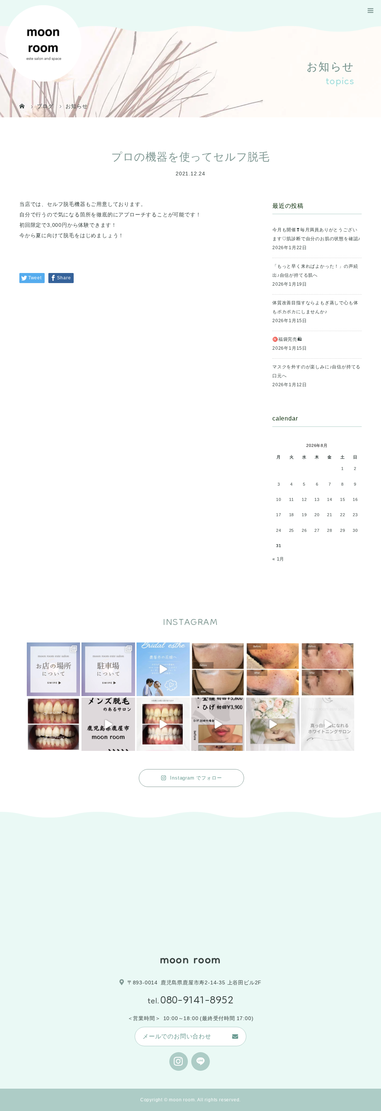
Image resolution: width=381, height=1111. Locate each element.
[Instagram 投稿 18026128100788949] (53, 669)
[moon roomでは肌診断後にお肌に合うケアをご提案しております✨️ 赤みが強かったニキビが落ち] (272, 669)
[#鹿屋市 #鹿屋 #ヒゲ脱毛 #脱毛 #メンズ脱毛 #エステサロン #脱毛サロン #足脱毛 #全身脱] (217, 724)
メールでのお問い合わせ (177, 1036)
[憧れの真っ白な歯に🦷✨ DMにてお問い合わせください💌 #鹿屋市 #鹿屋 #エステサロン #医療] (327, 724)
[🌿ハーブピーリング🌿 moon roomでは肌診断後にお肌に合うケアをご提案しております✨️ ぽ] (217, 669)
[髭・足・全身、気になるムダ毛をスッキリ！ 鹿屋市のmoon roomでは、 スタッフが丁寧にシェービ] (108, 724)
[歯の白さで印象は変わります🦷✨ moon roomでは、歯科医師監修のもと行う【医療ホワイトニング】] (163, 724)
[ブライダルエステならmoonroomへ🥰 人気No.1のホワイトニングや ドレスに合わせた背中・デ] (163, 669)
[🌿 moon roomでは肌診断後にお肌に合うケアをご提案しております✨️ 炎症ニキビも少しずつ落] (327, 669)
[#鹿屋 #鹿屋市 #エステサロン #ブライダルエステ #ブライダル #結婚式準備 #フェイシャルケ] (272, 724)
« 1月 (278, 559)
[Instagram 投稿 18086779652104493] (108, 669)
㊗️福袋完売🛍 (287, 339)
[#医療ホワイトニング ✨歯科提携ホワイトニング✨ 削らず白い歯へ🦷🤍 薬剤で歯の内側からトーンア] (53, 724)
